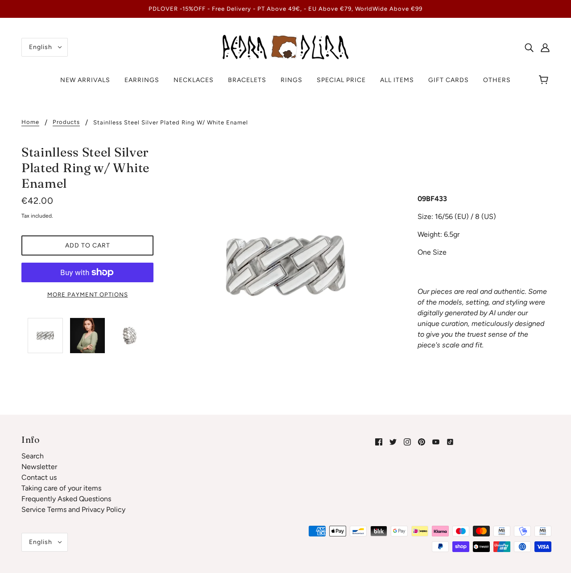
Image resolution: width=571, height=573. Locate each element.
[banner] (285, 46)
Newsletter (39, 466)
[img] (529, 47)
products (66, 122)
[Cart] (545, 80)
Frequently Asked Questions (66, 499)
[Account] (545, 47)
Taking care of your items (61, 488)
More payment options (87, 294)
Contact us (39, 477)
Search (32, 456)
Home (30, 122)
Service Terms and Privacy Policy (73, 509)
